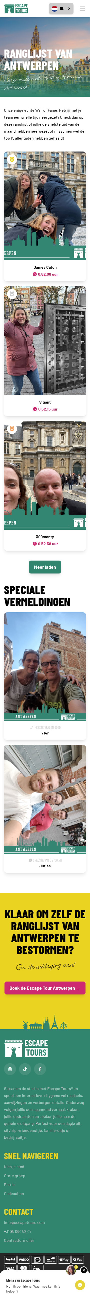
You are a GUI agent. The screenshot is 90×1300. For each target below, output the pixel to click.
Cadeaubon (14, 1193)
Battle (9, 1184)
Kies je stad (14, 1166)
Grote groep (14, 1175)
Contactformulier (19, 1240)
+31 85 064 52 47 (18, 1231)
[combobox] (61, 8)
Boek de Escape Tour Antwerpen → (45, 988)
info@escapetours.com (24, 1222)
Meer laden (45, 567)
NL (62, 8)
